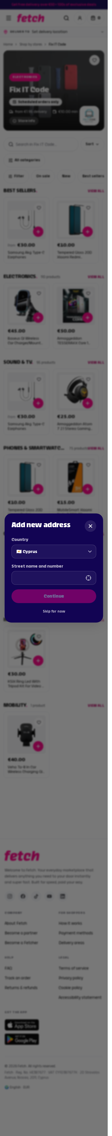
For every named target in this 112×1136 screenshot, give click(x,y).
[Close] (90, 526)
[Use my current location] (88, 578)
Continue (54, 596)
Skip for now (54, 611)
